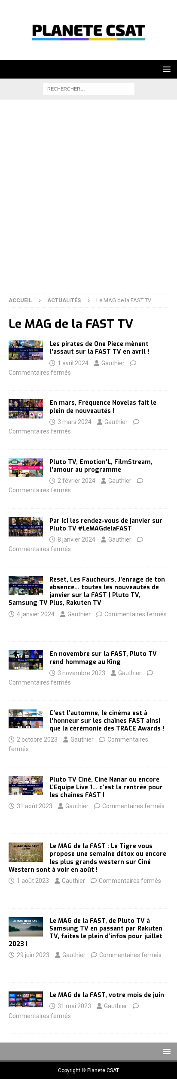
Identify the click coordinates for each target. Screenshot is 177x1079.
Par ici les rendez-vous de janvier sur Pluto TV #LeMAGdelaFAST (105, 525)
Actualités (64, 300)
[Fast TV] (26, 927)
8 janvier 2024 (76, 539)
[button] (165, 69)
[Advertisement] (88, 200)
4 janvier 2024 (36, 614)
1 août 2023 (33, 880)
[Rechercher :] (89, 88)
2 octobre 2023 (37, 739)
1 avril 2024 (73, 363)
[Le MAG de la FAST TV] (26, 350)
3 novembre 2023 (81, 673)
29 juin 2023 (33, 955)
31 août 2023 (34, 806)
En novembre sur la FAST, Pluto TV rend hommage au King (103, 658)
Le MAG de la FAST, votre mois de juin (106, 995)
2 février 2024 (76, 480)
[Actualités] (26, 785)
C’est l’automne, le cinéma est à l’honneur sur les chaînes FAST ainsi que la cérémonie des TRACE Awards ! (106, 721)
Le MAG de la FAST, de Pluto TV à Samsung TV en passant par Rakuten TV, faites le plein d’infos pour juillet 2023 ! (85, 933)
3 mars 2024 (75, 421)
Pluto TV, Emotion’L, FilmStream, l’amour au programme (101, 466)
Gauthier (113, 363)
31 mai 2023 (74, 1006)
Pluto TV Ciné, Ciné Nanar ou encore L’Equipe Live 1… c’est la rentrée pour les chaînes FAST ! (106, 787)
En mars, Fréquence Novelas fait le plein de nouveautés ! (102, 407)
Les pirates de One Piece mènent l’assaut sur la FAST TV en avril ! (99, 348)
